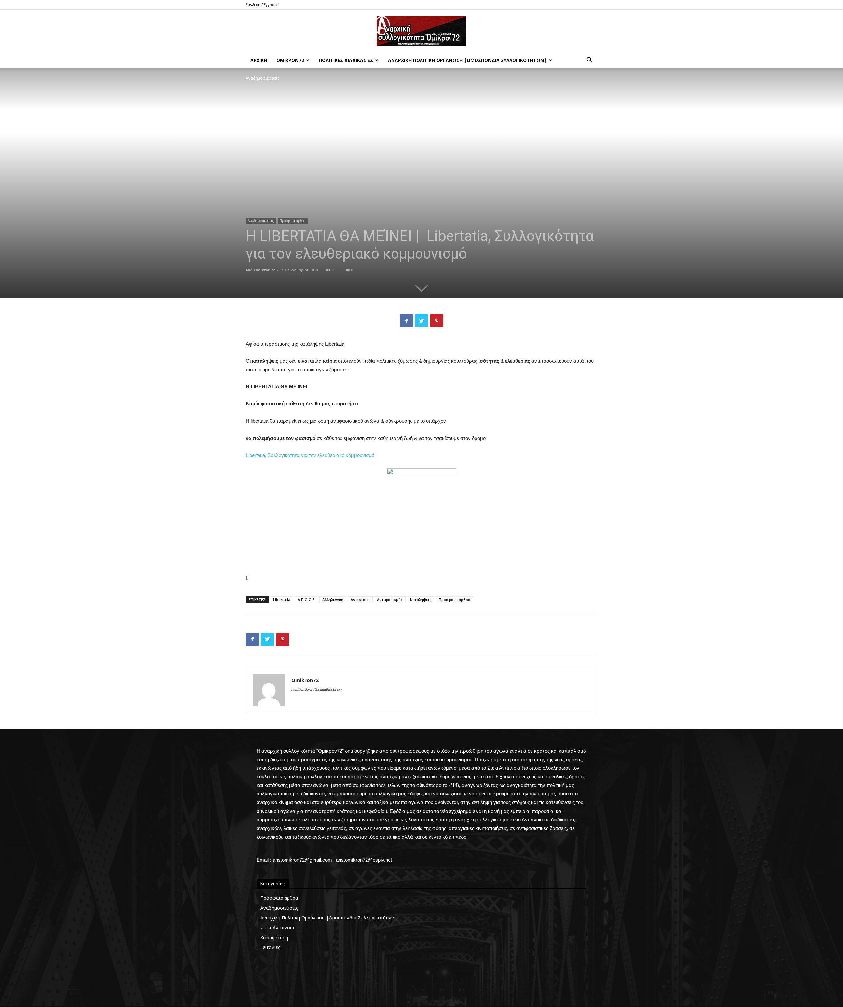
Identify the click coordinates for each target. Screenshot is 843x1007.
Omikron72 (264, 269)
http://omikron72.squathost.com (316, 689)
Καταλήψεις (420, 599)
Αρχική (258, 60)
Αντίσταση (360, 599)
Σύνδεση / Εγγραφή (263, 4)
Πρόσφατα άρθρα (293, 221)
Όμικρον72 (290, 60)
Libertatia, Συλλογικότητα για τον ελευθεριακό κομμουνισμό (310, 455)
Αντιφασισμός (390, 599)
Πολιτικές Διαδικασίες (346, 60)
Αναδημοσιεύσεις (261, 221)
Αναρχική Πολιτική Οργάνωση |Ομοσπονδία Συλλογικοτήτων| (467, 60)
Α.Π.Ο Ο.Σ (306, 599)
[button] (589, 61)
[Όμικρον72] (421, 31)
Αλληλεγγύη (332, 599)
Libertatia (281, 599)
